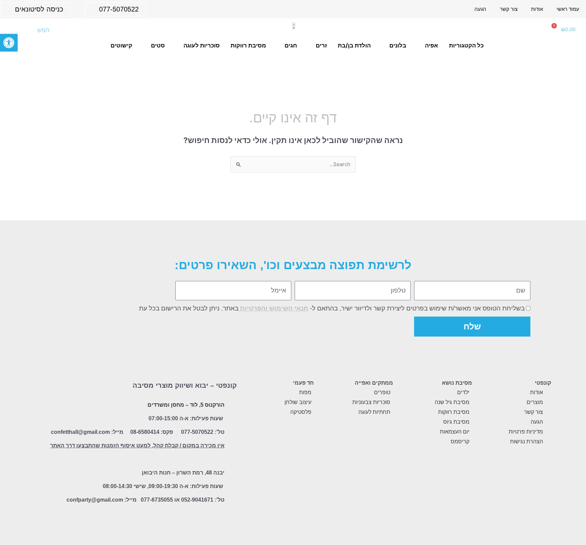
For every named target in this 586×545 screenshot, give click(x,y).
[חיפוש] (15, 30)
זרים (321, 45)
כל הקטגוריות (466, 45)
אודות (537, 9)
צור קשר (508, 9)
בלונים (397, 45)
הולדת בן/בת (354, 45)
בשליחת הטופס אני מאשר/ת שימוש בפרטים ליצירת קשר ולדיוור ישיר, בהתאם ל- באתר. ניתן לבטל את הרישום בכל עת (332, 308)
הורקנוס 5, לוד (207, 405)
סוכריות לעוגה (201, 45)
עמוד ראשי (567, 9)
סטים (158, 45)
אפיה (431, 45)
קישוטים (121, 45)
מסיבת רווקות (248, 45)
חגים (291, 45)
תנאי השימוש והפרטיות (273, 308)
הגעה (480, 9)
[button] (9, 43)
